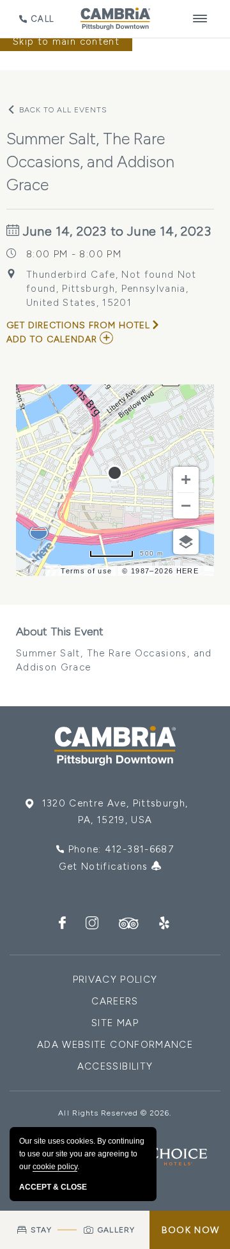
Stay (41, 1229)
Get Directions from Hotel (78, 325)
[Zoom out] (186, 506)
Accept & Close (53, 1187)
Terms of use (86, 571)
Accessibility (115, 1066)
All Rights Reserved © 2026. (114, 1113)
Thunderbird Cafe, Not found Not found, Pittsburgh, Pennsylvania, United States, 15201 (111, 288)
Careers (114, 1001)
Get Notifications (105, 866)
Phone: (121, 849)
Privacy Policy (115, 979)
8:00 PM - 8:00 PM (73, 254)
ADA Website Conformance (115, 1044)
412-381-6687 (139, 849)
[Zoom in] (186, 479)
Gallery (116, 1229)
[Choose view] (186, 541)
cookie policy (55, 1166)
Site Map (115, 1023)
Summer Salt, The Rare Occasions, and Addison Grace (114, 648)
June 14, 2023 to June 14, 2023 (115, 231)
